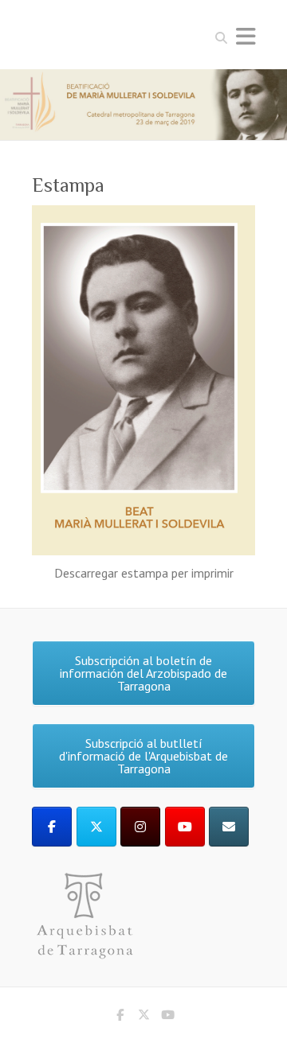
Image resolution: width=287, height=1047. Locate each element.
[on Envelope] (229, 827)
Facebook (120, 1017)
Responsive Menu (245, 36)
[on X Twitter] (96, 827)
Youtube (167, 1017)
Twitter (143, 1017)
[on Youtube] (185, 827)
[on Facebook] (52, 827)
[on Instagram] (140, 827)
